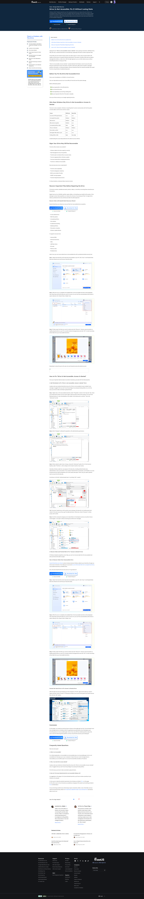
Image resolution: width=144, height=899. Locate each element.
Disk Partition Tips (41, 873)
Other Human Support (57, 868)
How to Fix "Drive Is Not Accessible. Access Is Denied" (63, 47)
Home (51, 6)
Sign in (111, 2)
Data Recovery (52, 2)
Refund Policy (67, 862)
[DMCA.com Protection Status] (45, 896)
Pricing (107, 2)
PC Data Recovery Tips (42, 860)
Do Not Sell (67, 866)
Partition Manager (62, 2)
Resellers (75, 875)
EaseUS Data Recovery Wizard (56, 563)
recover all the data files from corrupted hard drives (83, 564)
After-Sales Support (56, 864)
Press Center (76, 868)
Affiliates (75, 877)
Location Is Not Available (34, 48)
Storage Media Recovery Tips (43, 864)
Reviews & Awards (77, 871)
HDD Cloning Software (42, 879)
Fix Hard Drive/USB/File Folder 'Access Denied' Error (76, 789)
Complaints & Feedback (78, 887)
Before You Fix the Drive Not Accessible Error (61, 39)
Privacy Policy (67, 864)
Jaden (58, 28)
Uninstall (66, 860)
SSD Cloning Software (42, 877)
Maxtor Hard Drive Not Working (35, 67)
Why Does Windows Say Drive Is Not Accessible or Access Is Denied (66, 42)
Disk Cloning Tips (41, 875)
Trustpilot (94, 866)
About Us (76, 866)
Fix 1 (82, 781)
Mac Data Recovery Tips (42, 862)
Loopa (66, 881)
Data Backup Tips (41, 871)
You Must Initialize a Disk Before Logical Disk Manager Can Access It (35, 45)
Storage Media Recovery (58, 6)
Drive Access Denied (33, 50)
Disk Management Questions (58, 875)
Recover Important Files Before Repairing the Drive (63, 44)
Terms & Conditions (68, 871)
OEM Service (76, 881)
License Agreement (68, 868)
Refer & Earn (76, 885)
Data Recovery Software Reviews (44, 868)
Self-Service (55, 860)
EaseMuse (67, 879)
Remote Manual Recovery (57, 866)
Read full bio (57, 822)
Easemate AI (67, 877)
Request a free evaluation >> (35, 75)
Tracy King (78, 28)
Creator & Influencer (78, 879)
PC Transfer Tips (41, 881)
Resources (41, 858)
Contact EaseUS (77, 873)
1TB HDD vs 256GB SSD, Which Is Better (60, 833)
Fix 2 (51, 784)
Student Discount (77, 883)
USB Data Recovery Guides (43, 866)
